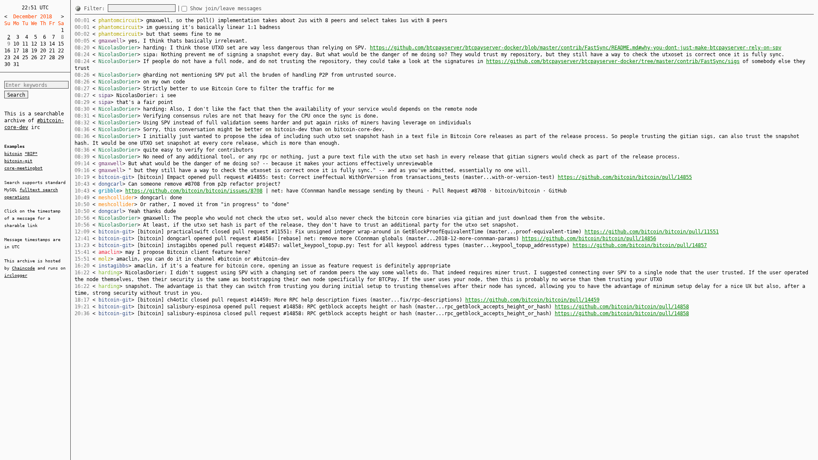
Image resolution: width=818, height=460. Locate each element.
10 (16, 44)
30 (7, 64)
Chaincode (23, 268)
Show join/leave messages (226, 9)
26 (34, 57)
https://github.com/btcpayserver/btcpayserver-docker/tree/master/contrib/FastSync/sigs (613, 61)
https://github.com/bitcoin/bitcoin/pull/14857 (640, 245)
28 (52, 57)
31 (16, 64)
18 (25, 51)
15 (61, 44)
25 (25, 57)
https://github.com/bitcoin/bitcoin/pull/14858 (622, 307)
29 (61, 57)
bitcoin (13, 153)
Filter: (96, 9)
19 (34, 51)
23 (7, 57)
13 (43, 44)
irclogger (15, 275)
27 (43, 57)
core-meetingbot (23, 168)
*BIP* (31, 153)
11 (25, 44)
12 (34, 44)
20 (43, 51)
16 (7, 51)
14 (52, 44)
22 (61, 51)
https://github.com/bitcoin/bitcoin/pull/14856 (589, 239)
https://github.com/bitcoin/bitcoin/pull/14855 (625, 177)
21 (52, 51)
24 (16, 57)
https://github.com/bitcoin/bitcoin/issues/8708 (193, 191)
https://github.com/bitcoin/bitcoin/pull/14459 (532, 300)
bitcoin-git (18, 160)
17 (16, 51)
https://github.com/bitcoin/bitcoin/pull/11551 (652, 232)
